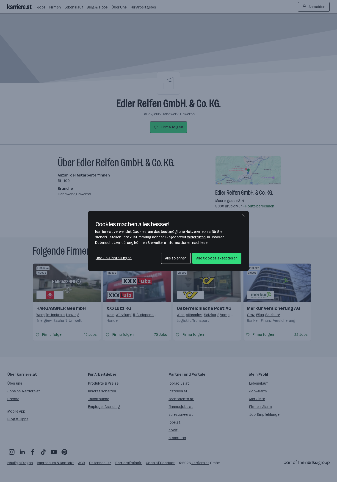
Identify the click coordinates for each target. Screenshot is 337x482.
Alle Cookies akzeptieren (217, 258)
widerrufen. (196, 237)
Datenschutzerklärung (114, 242)
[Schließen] (243, 215)
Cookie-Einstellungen (114, 258)
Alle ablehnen (176, 258)
